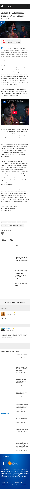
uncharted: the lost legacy (18, 225)
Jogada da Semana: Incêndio (22, 354)
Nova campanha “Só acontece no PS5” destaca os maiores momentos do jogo (22, 418)
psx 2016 (19, 222)
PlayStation (9, 6)
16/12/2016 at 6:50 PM (9, 330)
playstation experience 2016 (7, 222)
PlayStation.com (5, 482)
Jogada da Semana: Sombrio (22, 429)
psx (15, 222)
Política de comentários (21, 484)
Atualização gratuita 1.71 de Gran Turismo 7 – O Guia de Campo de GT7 (21, 368)
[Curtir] (25, 357)
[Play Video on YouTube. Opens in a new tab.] (26, 36)
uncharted (25, 222)
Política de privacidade (7, 484)
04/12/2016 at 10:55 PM (10, 314)
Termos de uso (18, 482)
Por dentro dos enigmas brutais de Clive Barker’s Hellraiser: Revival (21, 381)
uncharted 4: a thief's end (6, 225)
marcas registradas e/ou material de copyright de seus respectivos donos (15, 474)
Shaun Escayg (9, 40)
